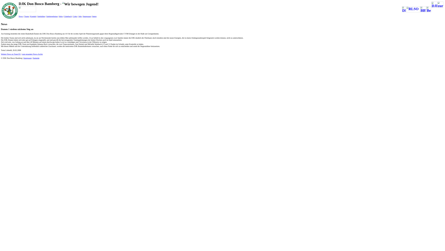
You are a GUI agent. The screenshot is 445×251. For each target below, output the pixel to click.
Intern (94, 16)
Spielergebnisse (52, 16)
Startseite (36, 58)
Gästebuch (68, 16)
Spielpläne (41, 16)
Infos (61, 16)
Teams (26, 16)
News (21, 16)
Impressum (87, 16)
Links (75, 16)
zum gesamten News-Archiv (32, 54)
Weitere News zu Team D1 (11, 54)
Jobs (80, 16)
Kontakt (33, 16)
